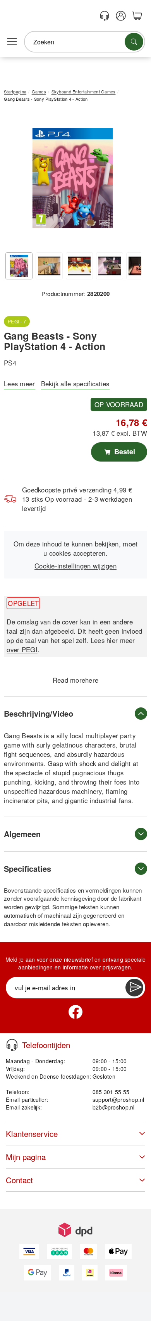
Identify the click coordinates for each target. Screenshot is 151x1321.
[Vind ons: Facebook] (75, 1012)
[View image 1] (19, 265)
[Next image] (129, 180)
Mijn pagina (26, 1156)
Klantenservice (32, 1133)
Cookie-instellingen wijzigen (75, 565)
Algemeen (22, 833)
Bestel (123, 452)
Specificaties (27, 868)
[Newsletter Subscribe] (134, 987)
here (91, 680)
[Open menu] (12, 42)
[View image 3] (79, 265)
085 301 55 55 (111, 1092)
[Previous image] (15, 180)
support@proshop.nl (118, 1099)
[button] (72, 178)
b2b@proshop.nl (114, 1107)
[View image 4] (109, 265)
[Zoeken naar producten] (134, 42)
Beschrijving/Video (38, 713)
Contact (19, 1180)
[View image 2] (49, 265)
